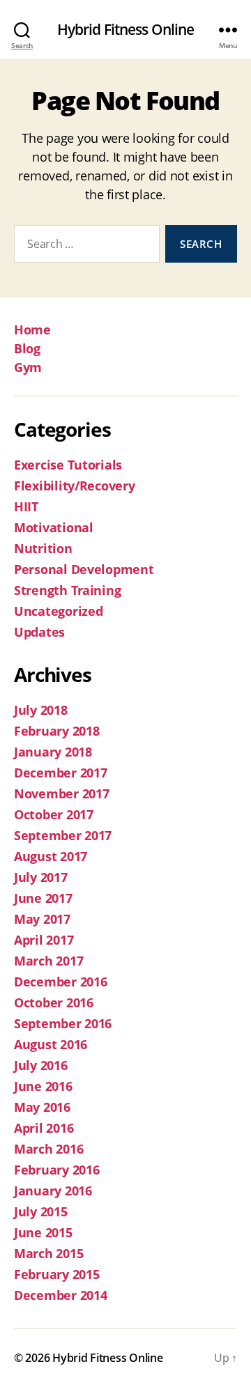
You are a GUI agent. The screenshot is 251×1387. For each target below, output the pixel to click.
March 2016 (48, 1148)
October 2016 (53, 1002)
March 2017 (48, 960)
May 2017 (42, 919)
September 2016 (63, 1023)
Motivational (53, 527)
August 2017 (50, 856)
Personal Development (84, 569)
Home (32, 329)
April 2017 (43, 939)
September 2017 (63, 835)
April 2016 (43, 1127)
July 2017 (41, 877)
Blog (27, 348)
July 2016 (41, 1065)
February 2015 (57, 1274)
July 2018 (41, 710)
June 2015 (43, 1232)
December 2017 (60, 772)
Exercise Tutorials (68, 464)
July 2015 (41, 1211)
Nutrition (43, 548)
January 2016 (53, 1190)
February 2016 (57, 1169)
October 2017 (53, 814)
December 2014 (60, 1295)
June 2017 (43, 898)
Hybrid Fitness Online (126, 29)
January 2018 (53, 751)
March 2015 (48, 1253)
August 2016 (50, 1044)
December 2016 (60, 981)
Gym (28, 367)
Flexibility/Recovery (74, 485)
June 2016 (43, 1086)
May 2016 (42, 1107)
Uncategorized (58, 611)
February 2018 (57, 730)
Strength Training (67, 590)
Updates (39, 631)
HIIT (26, 506)
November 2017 (61, 793)
